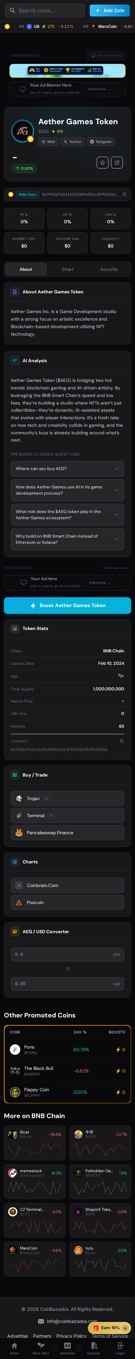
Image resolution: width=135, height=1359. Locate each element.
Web (51, 141)
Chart (67, 269)
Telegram (103, 141)
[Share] (117, 162)
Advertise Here (109, 55)
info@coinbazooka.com (72, 1321)
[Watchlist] (102, 162)
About (26, 269)
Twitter (75, 141)
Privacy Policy (71, 1336)
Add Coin (114, 10)
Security (109, 269)
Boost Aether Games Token (73, 605)
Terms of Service (110, 1336)
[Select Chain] (7, 26)
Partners (42, 1336)
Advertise (17, 1336)
